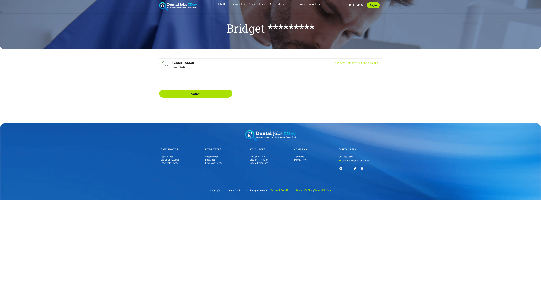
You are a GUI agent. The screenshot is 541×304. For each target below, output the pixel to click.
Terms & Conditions (282, 190)
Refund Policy (322, 190)
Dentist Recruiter (297, 4)
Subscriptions (256, 4)
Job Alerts (224, 4)
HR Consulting (276, 4)
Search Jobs (239, 4)
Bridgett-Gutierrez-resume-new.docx (357, 62)
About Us (314, 4)
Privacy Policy (304, 190)
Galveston (179, 66)
